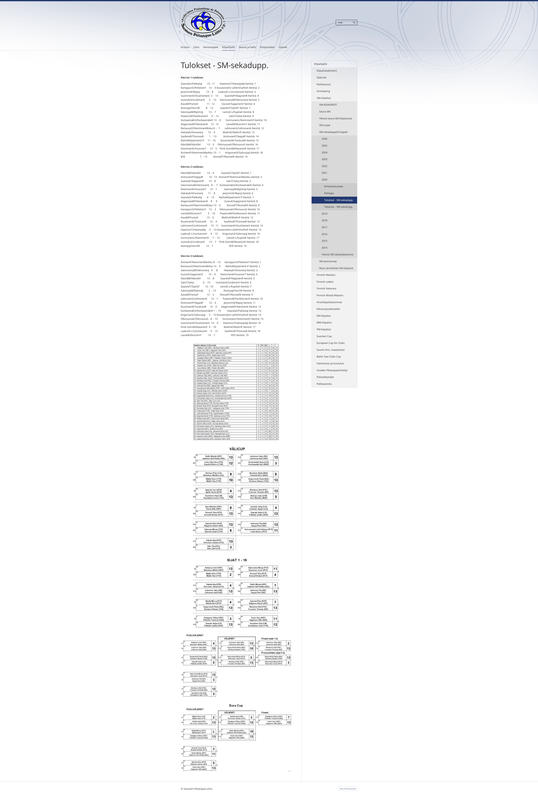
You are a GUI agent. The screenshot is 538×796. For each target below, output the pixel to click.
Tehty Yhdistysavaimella (348, 789)
